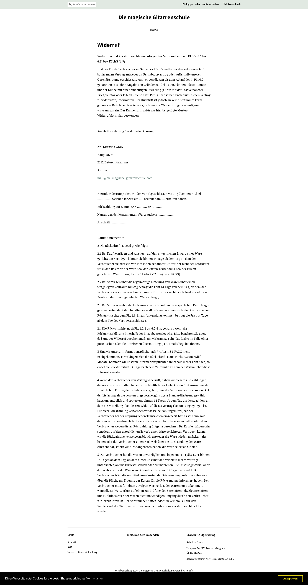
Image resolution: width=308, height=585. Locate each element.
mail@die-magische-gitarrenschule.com (124, 178)
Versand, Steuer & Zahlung (82, 552)
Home (154, 30)
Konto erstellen (210, 4)
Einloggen (188, 4)
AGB (70, 547)
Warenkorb (234, 4)
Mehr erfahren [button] (95, 578)
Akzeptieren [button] (290, 578)
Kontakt (72, 542)
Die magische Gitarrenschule (154, 17)
